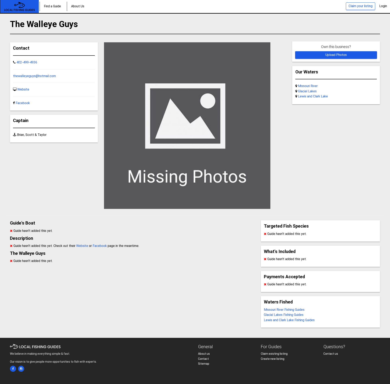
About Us (77, 6)
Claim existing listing (274, 353)
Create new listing (272, 358)
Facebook (23, 103)
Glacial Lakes (307, 91)
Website (23, 89)
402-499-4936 (26, 62)
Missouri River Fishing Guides (284, 310)
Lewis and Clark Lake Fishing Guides (289, 320)
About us (204, 353)
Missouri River (308, 86)
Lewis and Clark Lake (313, 96)
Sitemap (203, 363)
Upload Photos (336, 55)
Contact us (330, 353)
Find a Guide (52, 6)
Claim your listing (361, 6)
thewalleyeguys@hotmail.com (34, 76)
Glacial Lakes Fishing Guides (283, 315)
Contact (203, 358)
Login (383, 6)
